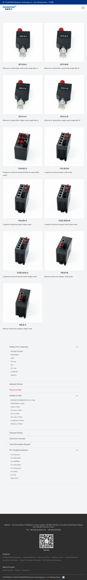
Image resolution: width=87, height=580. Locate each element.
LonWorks (14, 372)
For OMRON (15, 461)
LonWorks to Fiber (17, 420)
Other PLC (14, 478)
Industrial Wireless (71, 557)
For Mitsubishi (16, 458)
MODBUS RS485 (17, 351)
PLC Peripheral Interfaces (52, 560)
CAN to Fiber (15, 407)
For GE (13, 475)
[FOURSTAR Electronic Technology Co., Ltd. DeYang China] (9, 8)
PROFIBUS (15, 355)
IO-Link (13, 361)
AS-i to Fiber (15, 414)
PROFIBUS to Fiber (18, 403)
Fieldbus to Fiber (57, 557)
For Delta (14, 471)
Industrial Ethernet (29, 557)
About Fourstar (8, 567)
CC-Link (13, 368)
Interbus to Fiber (17, 424)
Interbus (14, 375)
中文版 (51, 2)
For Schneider (16, 465)
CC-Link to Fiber (16, 417)
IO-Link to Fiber (16, 410)
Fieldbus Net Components (12, 557)
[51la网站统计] (63, 577)
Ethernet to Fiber (44, 557)
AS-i (12, 365)
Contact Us (26, 570)
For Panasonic (16, 468)
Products (6, 554)
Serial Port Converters (10, 560)
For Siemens (15, 455)
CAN (12, 358)
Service (17, 570)
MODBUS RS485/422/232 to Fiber (23, 400)
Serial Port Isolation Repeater (30, 560)
